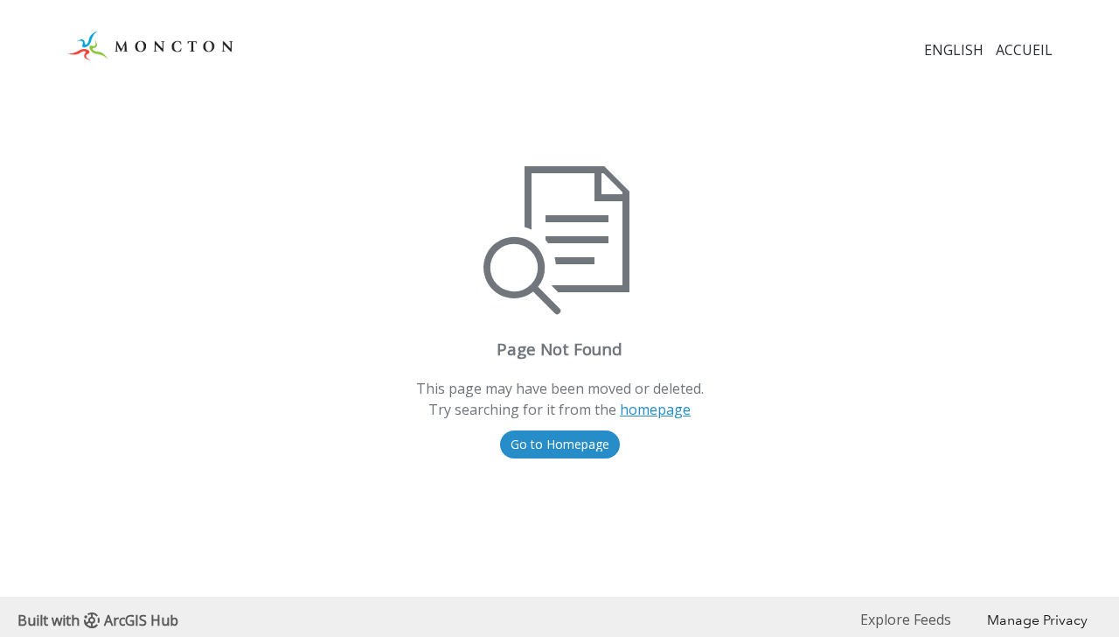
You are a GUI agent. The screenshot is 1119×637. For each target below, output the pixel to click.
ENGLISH (953, 50)
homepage (655, 409)
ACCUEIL (1024, 50)
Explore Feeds (905, 619)
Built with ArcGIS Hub (97, 620)
